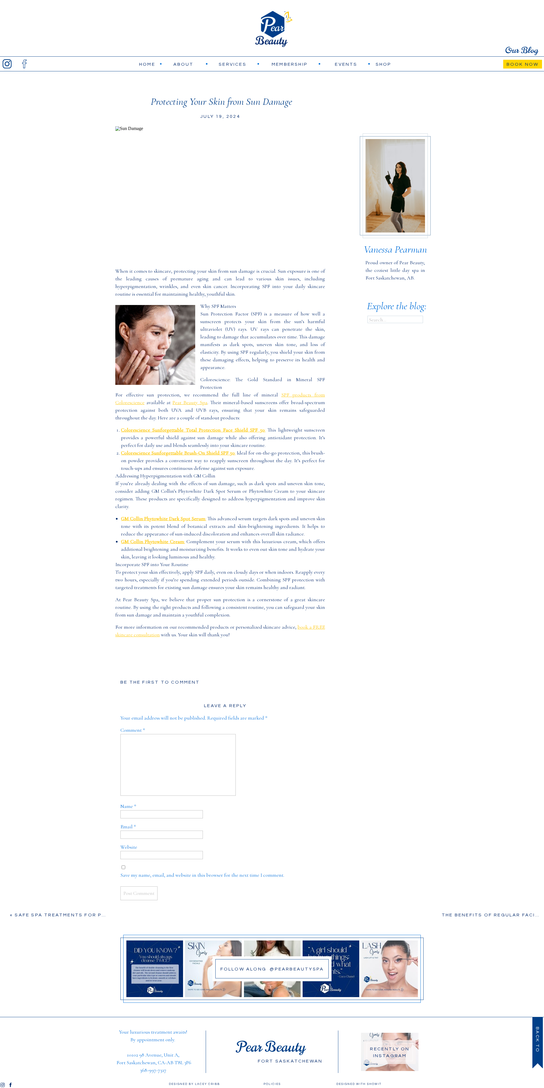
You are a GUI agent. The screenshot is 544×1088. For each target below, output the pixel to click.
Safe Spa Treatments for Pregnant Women (84, 915)
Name (128, 806)
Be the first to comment (160, 682)
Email (128, 827)
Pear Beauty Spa (190, 402)
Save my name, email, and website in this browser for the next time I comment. (202, 875)
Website (128, 847)
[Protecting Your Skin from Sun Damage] (220, 191)
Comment (132, 730)
